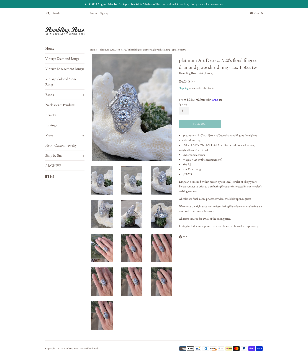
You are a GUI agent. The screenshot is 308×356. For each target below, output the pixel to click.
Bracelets (51, 115)
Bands (64, 94)
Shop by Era (64, 155)
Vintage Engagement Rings (64, 68)
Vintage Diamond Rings (62, 58)
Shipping (184, 88)
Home (49, 48)
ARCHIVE (53, 165)
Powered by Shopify (89, 348)
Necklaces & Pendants (60, 104)
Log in (93, 13)
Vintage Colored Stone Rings (61, 81)
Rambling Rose (71, 348)
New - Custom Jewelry (61, 145)
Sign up (104, 13)
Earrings (51, 125)
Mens (64, 135)
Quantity (183, 104)
